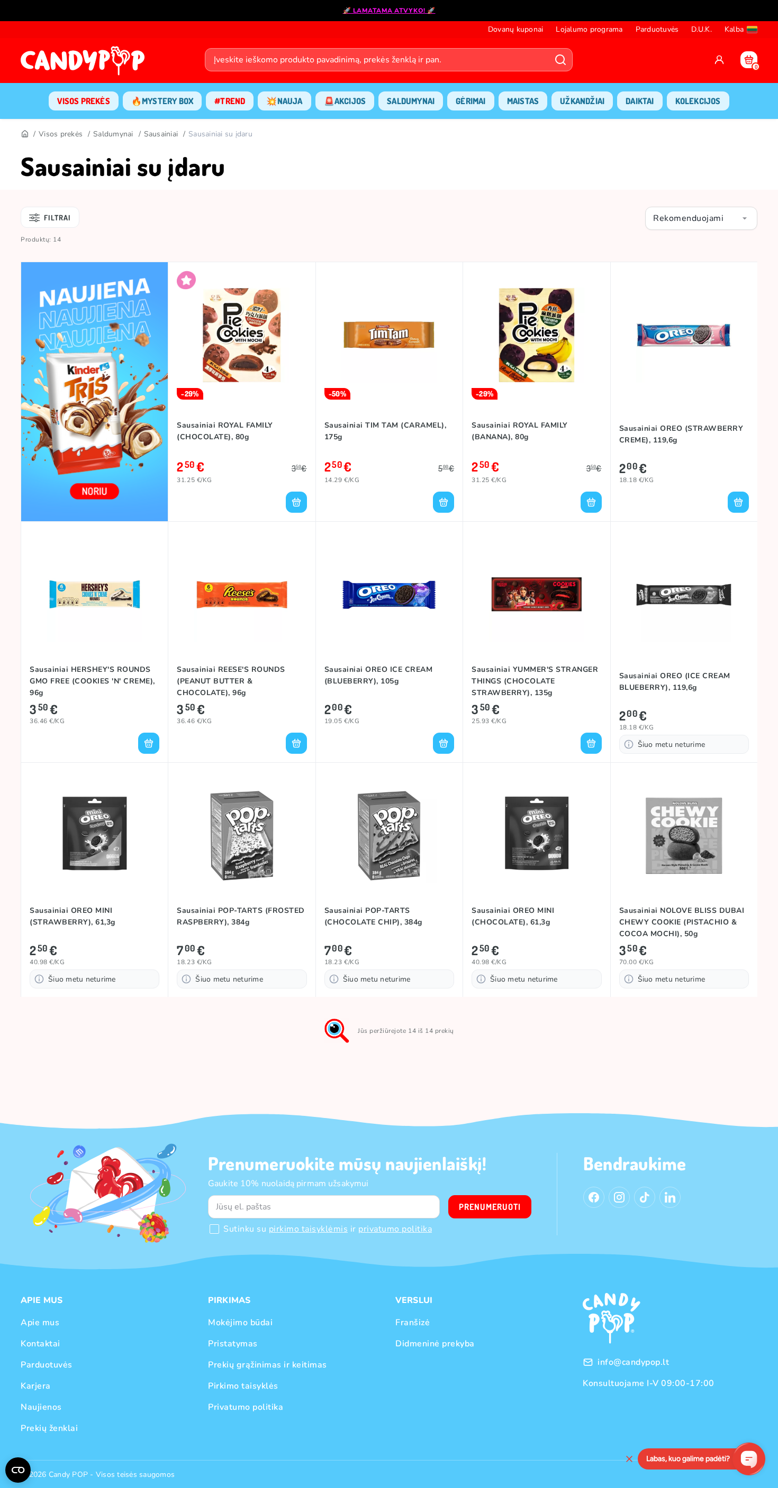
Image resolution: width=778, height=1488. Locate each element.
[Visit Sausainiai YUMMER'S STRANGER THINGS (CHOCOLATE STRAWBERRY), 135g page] (536, 594)
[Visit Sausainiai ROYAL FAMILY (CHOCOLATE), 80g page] (242, 335)
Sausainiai (161, 134)
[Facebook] (593, 1197)
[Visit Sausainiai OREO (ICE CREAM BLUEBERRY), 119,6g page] (684, 594)
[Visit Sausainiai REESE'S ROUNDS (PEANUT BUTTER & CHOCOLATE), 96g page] (242, 594)
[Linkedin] (670, 1197)
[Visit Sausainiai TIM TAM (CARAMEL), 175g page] (389, 335)
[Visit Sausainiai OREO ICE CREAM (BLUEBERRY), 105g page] (389, 594)
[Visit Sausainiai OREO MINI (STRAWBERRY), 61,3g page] (94, 835)
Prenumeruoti (490, 1207)
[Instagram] (619, 1197)
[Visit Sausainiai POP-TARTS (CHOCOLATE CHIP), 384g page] (389, 835)
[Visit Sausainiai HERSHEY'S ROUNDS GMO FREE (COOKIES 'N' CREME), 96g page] (94, 594)
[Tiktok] (644, 1197)
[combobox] (701, 218)
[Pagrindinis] (24, 134)
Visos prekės (61, 134)
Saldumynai (113, 134)
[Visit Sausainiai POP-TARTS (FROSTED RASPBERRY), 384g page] (242, 835)
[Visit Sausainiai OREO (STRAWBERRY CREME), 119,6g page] (684, 335)
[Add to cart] (296, 502)
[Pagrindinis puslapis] (85, 64)
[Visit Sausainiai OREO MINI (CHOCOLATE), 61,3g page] (536, 835)
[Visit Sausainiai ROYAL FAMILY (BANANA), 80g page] (536, 335)
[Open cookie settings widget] (18, 1470)
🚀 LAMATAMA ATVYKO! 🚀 (389, 10)
